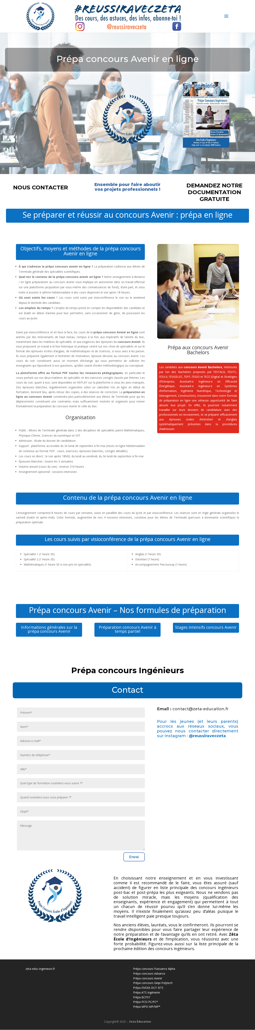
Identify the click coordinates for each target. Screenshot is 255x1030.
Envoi (134, 856)
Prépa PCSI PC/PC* (145, 1002)
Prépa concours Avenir (147, 978)
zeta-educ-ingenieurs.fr (40, 969)
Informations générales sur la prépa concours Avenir (49, 629)
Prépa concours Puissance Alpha (154, 969)
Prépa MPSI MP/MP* (146, 1006)
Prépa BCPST (141, 997)
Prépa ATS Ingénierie (146, 992)
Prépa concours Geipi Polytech (153, 983)
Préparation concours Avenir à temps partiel (127, 629)
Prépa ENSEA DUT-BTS (148, 988)
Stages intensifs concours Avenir (206, 627)
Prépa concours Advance (149, 973)
